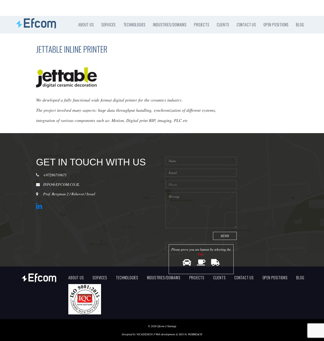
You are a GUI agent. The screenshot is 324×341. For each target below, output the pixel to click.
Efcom (160, 326)
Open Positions (276, 25)
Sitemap (171, 326)
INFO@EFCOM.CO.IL (61, 184)
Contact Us (246, 25)
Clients (223, 25)
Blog (300, 25)
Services (108, 25)
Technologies (134, 25)
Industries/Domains (169, 25)
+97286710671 (55, 174)
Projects (201, 25)
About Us (86, 25)
